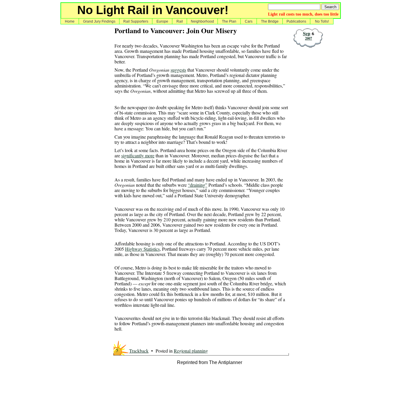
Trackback (139, 351)
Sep (306, 33)
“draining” (197, 185)
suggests (178, 70)
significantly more (137, 155)
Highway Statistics (142, 249)
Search (330, 7)
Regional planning (191, 351)
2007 (308, 38)
